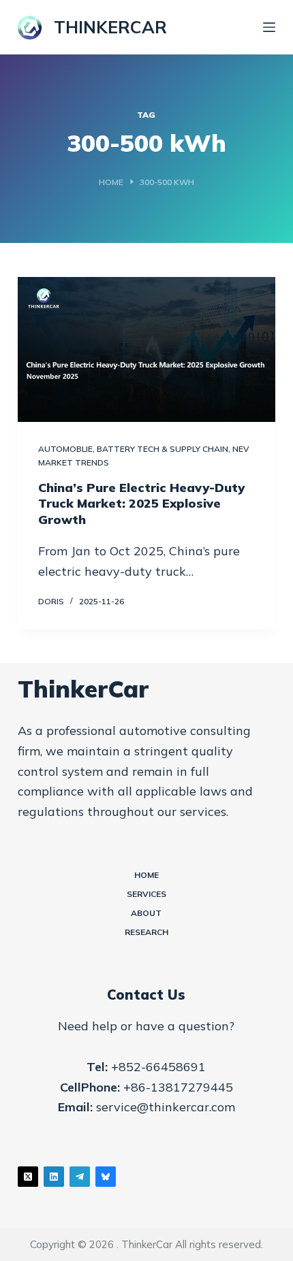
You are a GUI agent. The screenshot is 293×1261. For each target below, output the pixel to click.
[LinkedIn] (54, 1176)
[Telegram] (80, 1176)
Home (146, 875)
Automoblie (65, 449)
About (146, 913)
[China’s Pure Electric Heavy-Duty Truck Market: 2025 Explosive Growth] (146, 349)
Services (146, 894)
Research (146, 932)
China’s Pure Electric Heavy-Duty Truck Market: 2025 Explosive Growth (141, 503)
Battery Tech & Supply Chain (162, 449)
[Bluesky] (105, 1176)
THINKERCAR (110, 26)
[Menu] (269, 27)
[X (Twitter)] (28, 1176)
